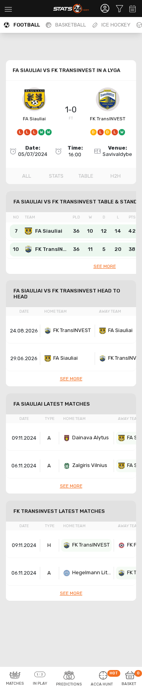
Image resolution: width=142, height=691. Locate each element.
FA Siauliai (34, 118)
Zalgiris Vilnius (89, 465)
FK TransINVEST (107, 118)
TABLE (85, 176)
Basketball (70, 25)
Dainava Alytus (90, 437)
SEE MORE (104, 266)
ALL (26, 176)
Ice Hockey (116, 25)
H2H (115, 176)
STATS (56, 176)
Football (26, 25)
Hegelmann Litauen (92, 572)
